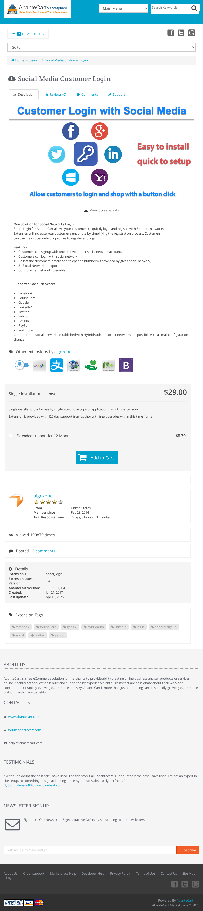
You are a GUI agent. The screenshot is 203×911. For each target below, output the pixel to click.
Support (118, 94)
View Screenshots (103, 210)
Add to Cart (102, 458)
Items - (30, 34)
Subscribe (187, 850)
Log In (10, 878)
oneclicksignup (165, 627)
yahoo (59, 635)
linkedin (120, 627)
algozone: (63, 351)
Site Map (188, 873)
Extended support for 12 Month (101, 435)
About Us (10, 873)
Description (25, 94)
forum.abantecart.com (24, 730)
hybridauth (95, 627)
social (19, 635)
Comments (89, 94)
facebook (22, 627)
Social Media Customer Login (66, 60)
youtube (192, 32)
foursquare (47, 627)
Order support (33, 873)
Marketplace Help (63, 873)
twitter (39, 635)
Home (19, 60)
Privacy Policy (120, 873)
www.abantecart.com (24, 716)
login (140, 627)
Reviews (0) (57, 94)
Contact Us (169, 873)
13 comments (42, 551)
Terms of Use (145, 873)
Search (35, 60)
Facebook (170, 32)
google (71, 627)
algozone (43, 496)
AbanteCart (185, 900)
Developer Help (93, 873)
